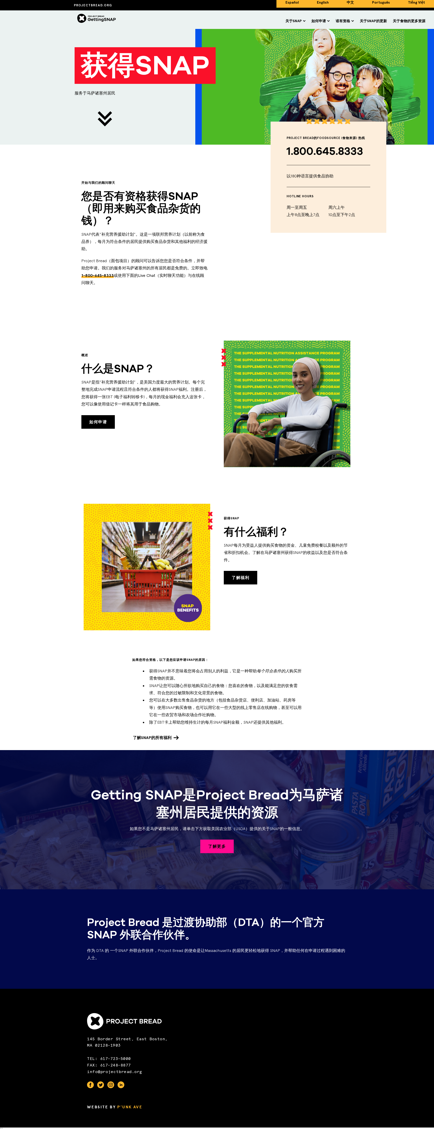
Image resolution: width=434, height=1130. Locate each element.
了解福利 (240, 577)
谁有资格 (343, 21)
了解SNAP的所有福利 (152, 737)
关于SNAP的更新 (373, 21)
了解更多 (217, 846)
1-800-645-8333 (97, 275)
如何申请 (318, 21)
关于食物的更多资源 (409, 21)
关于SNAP (293, 21)
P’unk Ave (129, 1106)
